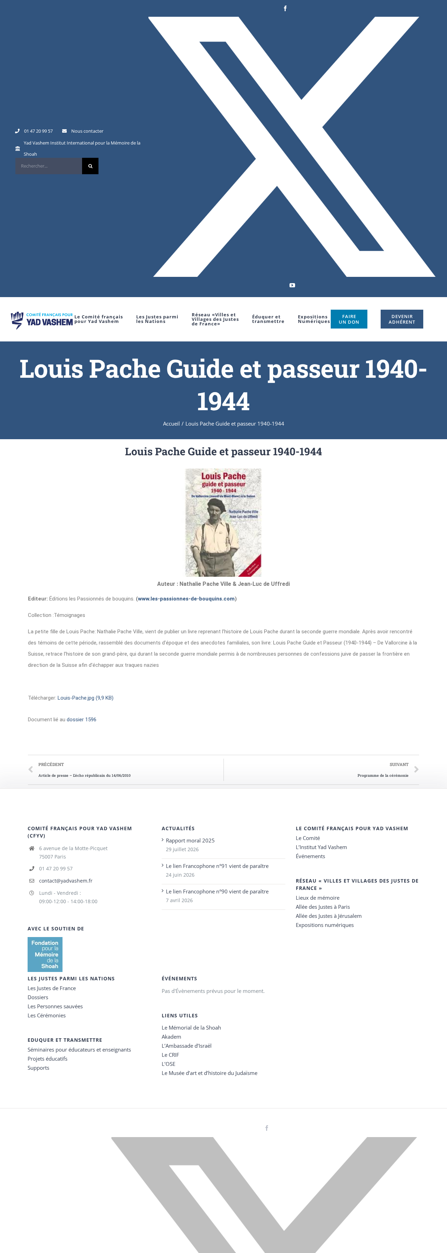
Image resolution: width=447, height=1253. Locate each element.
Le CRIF (170, 1054)
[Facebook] (285, 8)
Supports (38, 1067)
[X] (292, 147)
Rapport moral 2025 (190, 840)
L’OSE (168, 1063)
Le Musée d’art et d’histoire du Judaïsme (209, 1072)
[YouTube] (292, 285)
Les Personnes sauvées (55, 1006)
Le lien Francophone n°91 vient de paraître (217, 865)
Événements (310, 856)
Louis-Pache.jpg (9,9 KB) (85, 698)
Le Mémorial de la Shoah (191, 1027)
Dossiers (38, 997)
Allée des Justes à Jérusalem (329, 915)
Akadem (171, 1036)
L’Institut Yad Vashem (321, 846)
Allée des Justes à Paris (323, 906)
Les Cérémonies (47, 1015)
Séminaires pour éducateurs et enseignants (79, 1049)
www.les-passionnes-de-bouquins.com (186, 599)
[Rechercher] (57, 166)
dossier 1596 (81, 719)
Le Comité (308, 837)
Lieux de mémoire (317, 897)
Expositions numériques (325, 924)
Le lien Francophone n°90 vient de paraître (217, 891)
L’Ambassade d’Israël (187, 1045)
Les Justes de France (52, 988)
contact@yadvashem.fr (66, 880)
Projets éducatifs (47, 1058)
